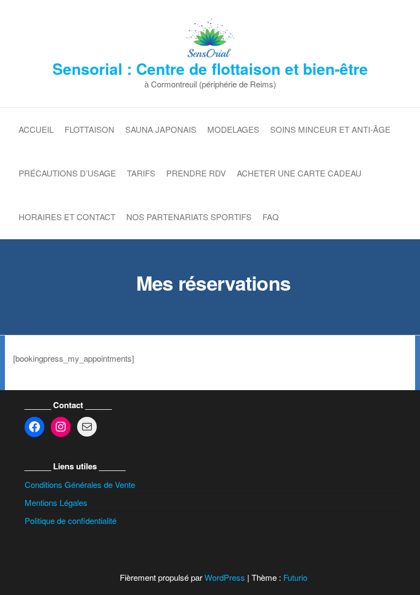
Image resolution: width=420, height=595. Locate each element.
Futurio (295, 577)
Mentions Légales (56, 502)
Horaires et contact (67, 216)
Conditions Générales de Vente (80, 484)
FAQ (270, 216)
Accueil (36, 129)
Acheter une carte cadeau (299, 173)
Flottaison (89, 129)
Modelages (233, 129)
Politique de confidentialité (70, 520)
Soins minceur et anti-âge (330, 129)
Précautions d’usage (67, 173)
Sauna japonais (160, 129)
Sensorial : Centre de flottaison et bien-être (210, 68)
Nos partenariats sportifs (189, 216)
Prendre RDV (196, 173)
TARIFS (141, 173)
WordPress (225, 577)
